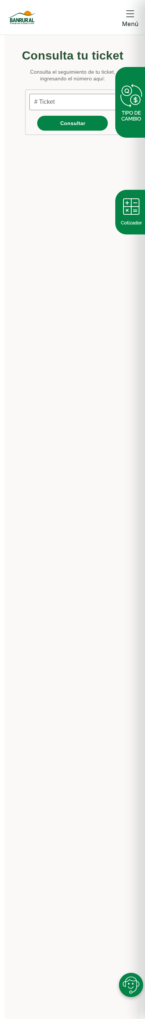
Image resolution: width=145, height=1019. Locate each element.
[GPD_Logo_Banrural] (21, 17)
